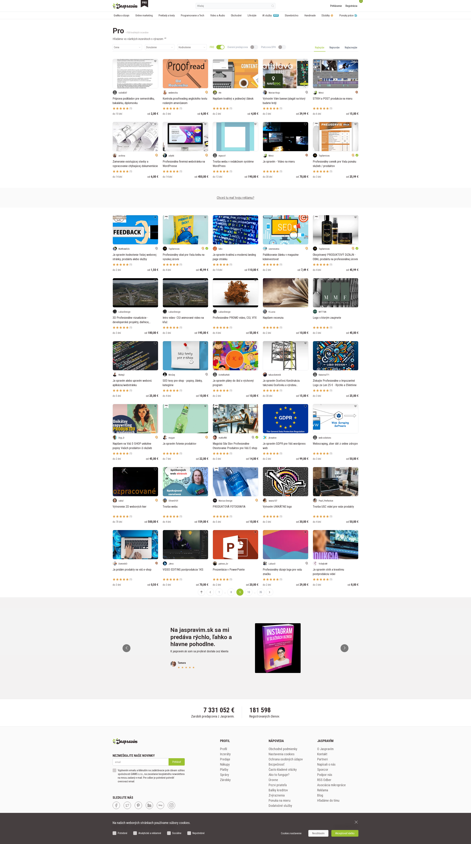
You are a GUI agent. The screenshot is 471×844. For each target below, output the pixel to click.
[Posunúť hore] (201, 592)
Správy (224, 775)
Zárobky (225, 780)
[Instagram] (171, 805)
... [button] (225, 592)
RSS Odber (324, 780)
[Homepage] (125, 6)
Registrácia (351, 5)
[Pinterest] (138, 805)
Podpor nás (324, 775)
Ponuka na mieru (280, 800)
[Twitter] (127, 805)
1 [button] (219, 592)
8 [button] (231, 592)
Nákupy (225, 764)
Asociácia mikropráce (331, 785)
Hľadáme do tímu (328, 800)
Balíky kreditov (278, 790)
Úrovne (273, 780)
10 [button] (248, 592)
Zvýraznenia (277, 795)
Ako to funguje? (279, 775)
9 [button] (240, 592)
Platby (224, 769)
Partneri (322, 759)
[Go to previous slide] (126, 648)
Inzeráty (225, 754)
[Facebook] (116, 805)
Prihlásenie (336, 5)
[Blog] (160, 805)
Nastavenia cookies (282, 754)
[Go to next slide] (344, 648)
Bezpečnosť (276, 764)
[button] (210, 592)
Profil (223, 749)
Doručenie (151, 47)
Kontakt (322, 754)
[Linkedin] (149, 805)
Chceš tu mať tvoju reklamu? (235, 198)
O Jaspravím (325, 749)
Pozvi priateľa (278, 785)
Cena (116, 47)
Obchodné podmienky (283, 749)
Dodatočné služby (280, 806)
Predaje (225, 759)
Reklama (322, 790)
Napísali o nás (326, 764)
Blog (320, 795)
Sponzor (322, 769)
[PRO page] (144, 3)
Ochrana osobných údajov (286, 759)
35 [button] (260, 592)
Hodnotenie (185, 47)
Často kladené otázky (283, 769)
